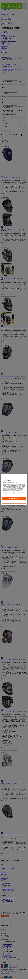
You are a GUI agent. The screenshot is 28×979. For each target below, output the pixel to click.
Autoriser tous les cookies (14, 498)
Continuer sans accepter (22, 478)
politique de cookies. (8, 494)
